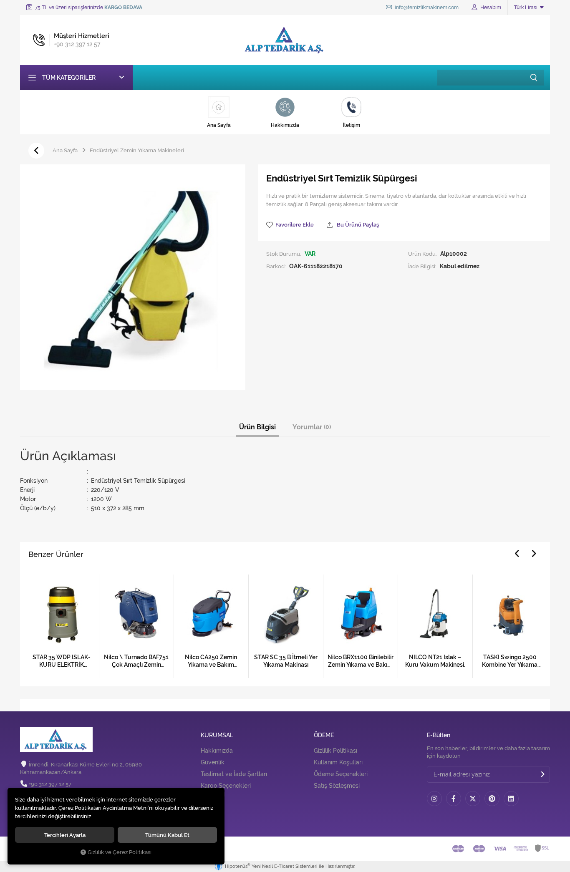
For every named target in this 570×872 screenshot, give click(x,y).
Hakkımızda (217, 750)
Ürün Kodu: (422, 253)
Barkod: (276, 266)
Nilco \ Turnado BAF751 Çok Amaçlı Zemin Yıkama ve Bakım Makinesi (136, 661)
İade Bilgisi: (422, 266)
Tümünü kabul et (167, 835)
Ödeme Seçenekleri (341, 774)
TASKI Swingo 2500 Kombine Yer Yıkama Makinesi (509, 661)
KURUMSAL (217, 735)
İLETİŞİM (213, 794)
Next (534, 554)
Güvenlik (212, 762)
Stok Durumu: (283, 253)
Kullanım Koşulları (338, 762)
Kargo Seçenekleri (226, 785)
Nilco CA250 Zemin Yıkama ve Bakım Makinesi (211, 661)
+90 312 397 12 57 (50, 784)
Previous (517, 554)
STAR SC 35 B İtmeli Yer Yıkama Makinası (286, 661)
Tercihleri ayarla (65, 835)
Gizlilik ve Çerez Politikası (119, 852)
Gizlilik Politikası (335, 750)
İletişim (210, 809)
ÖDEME (324, 735)
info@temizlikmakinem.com (426, 7)
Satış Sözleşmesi (337, 785)
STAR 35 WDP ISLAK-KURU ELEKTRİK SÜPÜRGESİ (62, 661)
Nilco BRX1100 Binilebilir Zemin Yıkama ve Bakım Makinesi (360, 661)
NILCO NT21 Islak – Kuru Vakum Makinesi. (435, 661)
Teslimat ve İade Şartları (234, 774)
